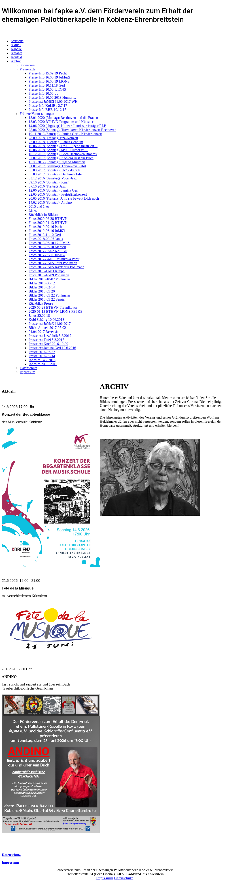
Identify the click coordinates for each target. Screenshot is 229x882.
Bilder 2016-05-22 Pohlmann (49, 295)
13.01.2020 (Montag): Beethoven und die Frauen (63, 118)
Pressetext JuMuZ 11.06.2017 (50, 323)
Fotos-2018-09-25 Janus (46, 239)
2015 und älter (39, 206)
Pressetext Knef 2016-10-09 (48, 344)
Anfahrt (16, 53)
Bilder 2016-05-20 (42, 291)
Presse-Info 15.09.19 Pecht (48, 73)
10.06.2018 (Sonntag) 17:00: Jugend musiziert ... (63, 146)
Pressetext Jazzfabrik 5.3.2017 (50, 336)
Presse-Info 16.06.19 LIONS (49, 81)
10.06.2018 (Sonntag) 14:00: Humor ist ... (58, 150)
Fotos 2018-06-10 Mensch (47, 247)
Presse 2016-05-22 (42, 352)
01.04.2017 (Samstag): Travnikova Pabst (57, 166)
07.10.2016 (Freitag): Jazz (47, 186)
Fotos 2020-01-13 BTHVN (48, 223)
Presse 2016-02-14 (42, 356)
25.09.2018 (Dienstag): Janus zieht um (56, 142)
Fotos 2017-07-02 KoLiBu (48, 251)
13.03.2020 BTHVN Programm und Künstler (61, 122)
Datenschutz (28, 368)
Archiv (16, 61)
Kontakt (16, 57)
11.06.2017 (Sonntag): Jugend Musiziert (57, 162)
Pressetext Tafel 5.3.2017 (46, 340)
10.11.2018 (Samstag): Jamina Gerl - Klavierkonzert (65, 134)
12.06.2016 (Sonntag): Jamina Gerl (53, 190)
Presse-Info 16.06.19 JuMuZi (49, 77)
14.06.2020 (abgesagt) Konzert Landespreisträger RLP (67, 126)
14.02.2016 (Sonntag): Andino (50, 202)
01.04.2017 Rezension (44, 332)
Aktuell (16, 45)
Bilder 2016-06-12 (42, 283)
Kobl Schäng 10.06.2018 (46, 319)
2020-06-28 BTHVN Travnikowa (53, 307)
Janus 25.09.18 (39, 315)
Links (33, 210)
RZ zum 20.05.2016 (43, 364)
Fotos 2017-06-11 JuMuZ (47, 255)
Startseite (17, 41)
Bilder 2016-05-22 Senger (47, 299)
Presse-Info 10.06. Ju (43, 93)
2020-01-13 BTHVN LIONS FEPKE (56, 311)
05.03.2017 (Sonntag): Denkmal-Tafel (56, 174)
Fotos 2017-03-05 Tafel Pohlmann (53, 263)
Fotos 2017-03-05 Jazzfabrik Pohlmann (56, 267)
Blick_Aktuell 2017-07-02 (47, 328)
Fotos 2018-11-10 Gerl (45, 235)
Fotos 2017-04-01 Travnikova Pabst (54, 259)
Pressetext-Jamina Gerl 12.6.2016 (52, 348)
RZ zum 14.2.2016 (42, 360)
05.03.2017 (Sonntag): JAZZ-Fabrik (54, 170)
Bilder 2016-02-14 (42, 287)
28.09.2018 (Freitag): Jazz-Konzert (53, 138)
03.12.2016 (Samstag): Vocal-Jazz (53, 178)
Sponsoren (27, 65)
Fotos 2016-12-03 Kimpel (47, 271)
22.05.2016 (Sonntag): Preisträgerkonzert (58, 194)
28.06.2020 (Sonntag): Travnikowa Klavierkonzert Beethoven (72, 130)
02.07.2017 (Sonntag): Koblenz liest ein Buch (61, 158)
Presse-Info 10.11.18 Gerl (47, 85)
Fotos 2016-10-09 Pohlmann (49, 275)
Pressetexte (27, 69)
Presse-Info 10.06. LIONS (47, 89)
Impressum (27, 372)
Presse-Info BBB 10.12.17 (47, 109)
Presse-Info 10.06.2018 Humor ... (52, 97)
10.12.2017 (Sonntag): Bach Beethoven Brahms (63, 154)
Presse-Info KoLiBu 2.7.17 (48, 105)
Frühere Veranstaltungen (37, 114)
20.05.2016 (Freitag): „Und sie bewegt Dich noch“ (64, 198)
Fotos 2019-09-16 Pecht (46, 227)
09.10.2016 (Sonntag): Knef (48, 182)
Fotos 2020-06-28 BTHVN (48, 218)
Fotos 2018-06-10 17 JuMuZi (49, 243)
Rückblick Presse (41, 303)
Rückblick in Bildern (43, 214)
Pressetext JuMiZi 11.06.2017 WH (53, 101)
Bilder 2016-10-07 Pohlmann (49, 279)
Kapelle (16, 49)
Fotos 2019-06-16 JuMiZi (47, 231)
